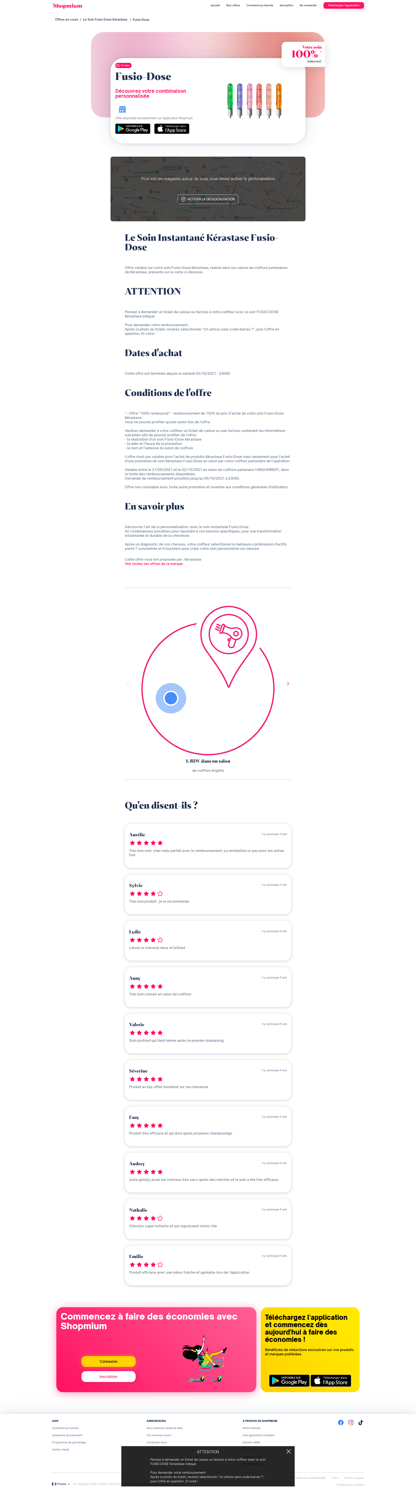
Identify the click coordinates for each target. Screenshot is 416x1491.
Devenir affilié (251, 1442)
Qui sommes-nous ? (159, 1435)
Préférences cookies (350, 1484)
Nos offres (233, 5)
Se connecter (308, 5)
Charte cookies (354, 1478)
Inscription (286, 5)
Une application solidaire (259, 1435)
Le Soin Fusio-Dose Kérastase (105, 19)
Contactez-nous (157, 1442)
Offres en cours (66, 19)
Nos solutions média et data (164, 1428)
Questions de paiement (67, 1435)
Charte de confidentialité (310, 1478)
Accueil (215, 5)
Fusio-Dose (141, 19)
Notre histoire (251, 1428)
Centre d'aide (60, 1449)
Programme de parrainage (69, 1442)
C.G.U (335, 1478)
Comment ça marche (260, 5)
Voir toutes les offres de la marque (154, 564)
